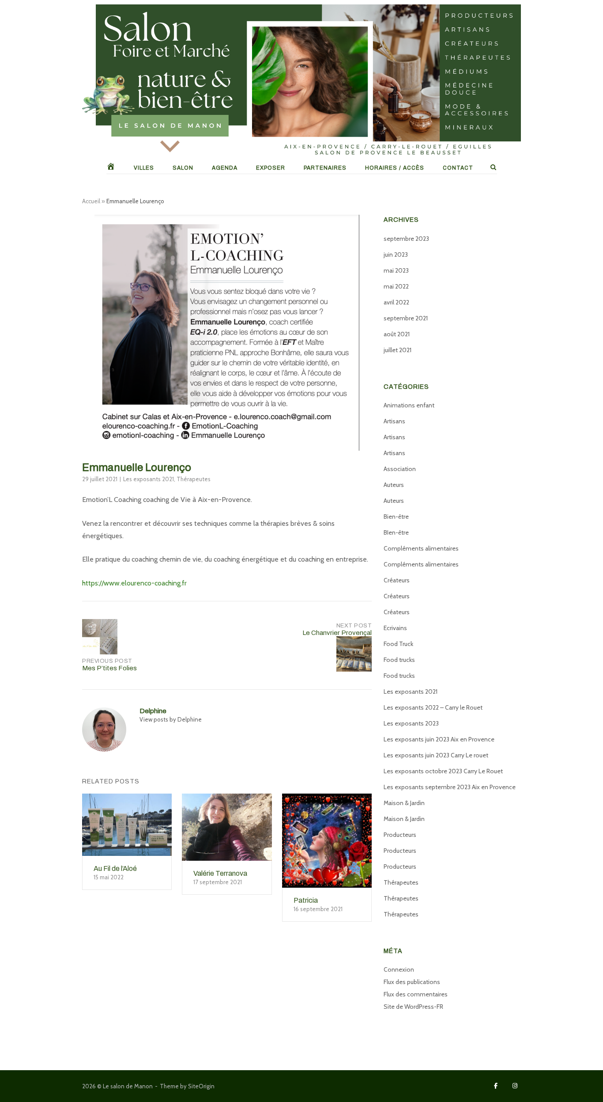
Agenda (224, 168)
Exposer (270, 168)
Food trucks (399, 660)
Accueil (91, 201)
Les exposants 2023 (411, 723)
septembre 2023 (406, 239)
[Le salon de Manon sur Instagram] (515, 1085)
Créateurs (397, 580)
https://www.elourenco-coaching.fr (134, 583)
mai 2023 (396, 270)
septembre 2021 (406, 318)
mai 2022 (396, 286)
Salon (183, 168)
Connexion (399, 969)
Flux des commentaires (416, 994)
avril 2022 (396, 302)
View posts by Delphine (170, 719)
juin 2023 (396, 254)
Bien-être (396, 517)
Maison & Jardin (404, 803)
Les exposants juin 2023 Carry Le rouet (436, 755)
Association (400, 469)
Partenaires (325, 168)
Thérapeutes (194, 479)
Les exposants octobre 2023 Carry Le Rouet (443, 771)
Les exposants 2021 (148, 479)
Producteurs (400, 835)
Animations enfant (409, 405)
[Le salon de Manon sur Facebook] (496, 1085)
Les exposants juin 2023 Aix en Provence (439, 739)
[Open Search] (493, 167)
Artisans (394, 421)
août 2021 (397, 334)
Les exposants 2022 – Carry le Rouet (433, 707)
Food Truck (398, 644)
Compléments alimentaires (421, 548)
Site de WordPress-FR (413, 1007)
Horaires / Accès (394, 168)
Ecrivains (395, 628)
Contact (458, 168)
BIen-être (396, 532)
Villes (144, 168)
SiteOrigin (201, 1086)
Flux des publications (412, 982)
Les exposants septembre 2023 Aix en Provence (450, 787)
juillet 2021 (397, 350)
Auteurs (394, 485)
